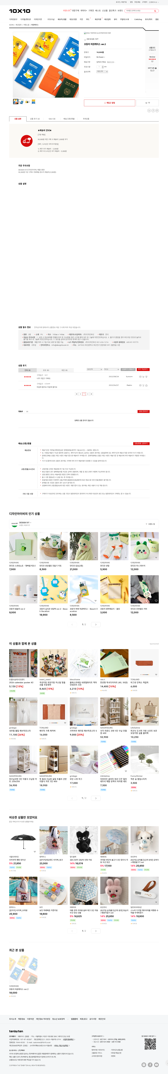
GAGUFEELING (106, 728)
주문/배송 (137, 2)
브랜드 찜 (150, 524)
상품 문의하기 (143, 411)
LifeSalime (135, 728)
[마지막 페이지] (91, 394)
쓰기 (152, 70)
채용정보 (21, 1019)
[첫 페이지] (76, 394)
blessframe (75, 680)
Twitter (149, 110)
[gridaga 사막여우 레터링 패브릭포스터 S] (84, 717)
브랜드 (120, 11)
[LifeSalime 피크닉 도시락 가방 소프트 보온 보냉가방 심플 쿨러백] (145, 720)
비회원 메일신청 (116, 1053)
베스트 (98, 11)
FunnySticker (137, 776)
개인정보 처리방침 (43, 1019)
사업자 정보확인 (68, 1039)
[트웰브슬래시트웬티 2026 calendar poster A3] (23, 670)
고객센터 (144, 2)
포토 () (46, 370)
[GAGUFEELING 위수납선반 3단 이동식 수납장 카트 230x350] (23, 768)
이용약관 (30, 1019)
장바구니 (153, 2)
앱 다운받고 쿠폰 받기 (147, 1036)
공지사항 (93, 1019)
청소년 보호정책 (58, 1019)
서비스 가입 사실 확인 (61, 1046)
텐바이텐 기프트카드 (98, 1050)
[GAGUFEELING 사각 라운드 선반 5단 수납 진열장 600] (114, 720)
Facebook (153, 110)
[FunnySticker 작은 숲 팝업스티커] (145, 769)
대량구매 (75, 11)
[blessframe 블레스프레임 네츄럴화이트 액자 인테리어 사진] (84, 671)
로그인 (118, 2)
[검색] (155, 11)
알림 (131, 2)
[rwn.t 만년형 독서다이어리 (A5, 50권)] (114, 670)
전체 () (28, 370)
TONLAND (135, 680)
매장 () (65, 370)
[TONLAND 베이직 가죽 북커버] (54, 718)
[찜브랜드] (85, 39)
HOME (11, 25)
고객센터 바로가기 (97, 1036)
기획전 (91, 11)
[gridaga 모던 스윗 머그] (84, 767)
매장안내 (101, 1019)
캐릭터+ (83, 11)
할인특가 (112, 11)
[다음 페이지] (87, 394)
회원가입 (124, 2)
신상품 (105, 11)
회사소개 (12, 1019)
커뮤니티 (66, 11)
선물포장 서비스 (97, 1053)
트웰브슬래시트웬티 (17, 680)
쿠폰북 (113, 1056)
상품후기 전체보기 (128, 369)
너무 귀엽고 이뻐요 (43, 378)
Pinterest (157, 110)
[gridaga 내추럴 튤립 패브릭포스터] (23, 718)
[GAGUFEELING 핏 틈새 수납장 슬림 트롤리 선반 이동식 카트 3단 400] (54, 768)
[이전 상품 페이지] (72, 624)
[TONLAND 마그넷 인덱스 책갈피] (145, 670)
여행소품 (26, 25)
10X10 (19, 11)
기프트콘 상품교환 (117, 1050)
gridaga (12, 728)
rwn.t (102, 680)
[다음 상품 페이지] (96, 624)
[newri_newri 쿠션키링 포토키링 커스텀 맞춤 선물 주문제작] (54, 672)
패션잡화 (19, 25)
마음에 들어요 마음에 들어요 (47, 387)
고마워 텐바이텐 (97, 1056)
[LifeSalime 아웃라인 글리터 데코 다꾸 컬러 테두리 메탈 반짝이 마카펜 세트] (114, 768)
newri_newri (45, 680)
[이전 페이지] (80, 394)
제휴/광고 (83, 1019)
